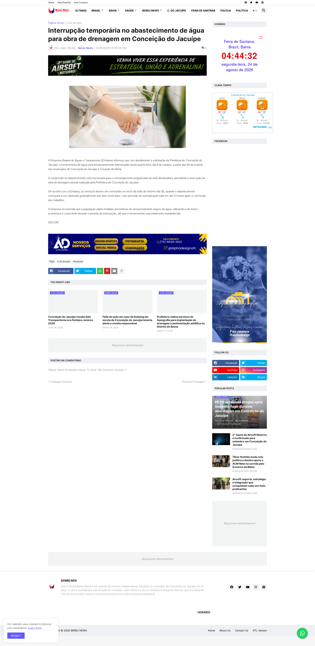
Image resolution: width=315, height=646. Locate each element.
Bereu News (150, 10)
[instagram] (256, 587)
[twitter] (251, 2)
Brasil (96, 10)
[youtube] (257, 2)
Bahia (113, 10)
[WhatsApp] (100, 271)
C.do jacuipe (74, 23)
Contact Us (241, 630)
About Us (224, 630)
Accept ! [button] (16, 635)
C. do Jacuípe (176, 10)
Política (242, 10)
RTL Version (260, 630)
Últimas (80, 10)
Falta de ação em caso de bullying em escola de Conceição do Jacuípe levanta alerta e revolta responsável (127, 320)
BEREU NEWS (79, 630)
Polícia (225, 10)
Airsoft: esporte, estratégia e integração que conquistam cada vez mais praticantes (249, 484)
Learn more (35, 627)
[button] (255, 10)
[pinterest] (262, 2)
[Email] (114, 271)
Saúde (129, 10)
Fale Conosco (81, 2)
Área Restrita (64, 2)
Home (51, 2)
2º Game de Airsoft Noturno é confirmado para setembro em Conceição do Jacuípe (249, 439)
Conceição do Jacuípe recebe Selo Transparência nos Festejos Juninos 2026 (70, 320)
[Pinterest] (107, 271)
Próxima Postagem (193, 381)
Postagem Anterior (61, 381)
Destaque (78, 261)
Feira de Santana (203, 10)
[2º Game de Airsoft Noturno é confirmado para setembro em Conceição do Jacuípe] (221, 439)
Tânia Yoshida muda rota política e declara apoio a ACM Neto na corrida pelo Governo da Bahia (248, 461)
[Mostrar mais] (121, 271)
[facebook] (246, 2)
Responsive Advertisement (127, 345)
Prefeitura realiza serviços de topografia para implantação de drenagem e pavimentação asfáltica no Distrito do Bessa (181, 321)
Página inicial (56, 23)
